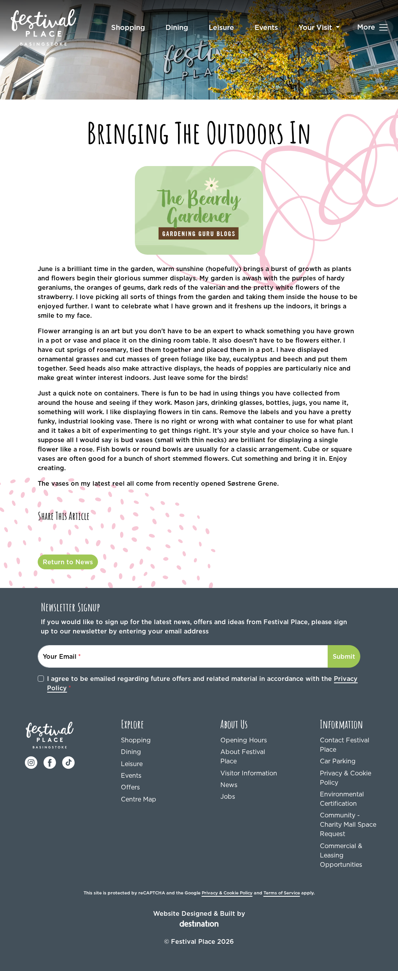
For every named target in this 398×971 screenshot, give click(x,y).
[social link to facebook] (50, 762)
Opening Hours (243, 740)
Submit (344, 656)
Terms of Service (282, 893)
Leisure (221, 27)
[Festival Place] (50, 734)
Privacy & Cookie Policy (345, 778)
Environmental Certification (342, 799)
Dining (177, 27)
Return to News (68, 562)
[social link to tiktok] (68, 762)
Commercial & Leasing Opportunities (341, 855)
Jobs (227, 796)
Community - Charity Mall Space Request (348, 824)
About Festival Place (242, 756)
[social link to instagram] (31, 762)
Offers (130, 787)
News (228, 784)
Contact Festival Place (344, 745)
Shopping (128, 27)
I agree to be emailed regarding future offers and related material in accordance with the (202, 683)
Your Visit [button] (316, 27)
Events (266, 27)
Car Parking (338, 761)
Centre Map (138, 799)
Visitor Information (248, 773)
